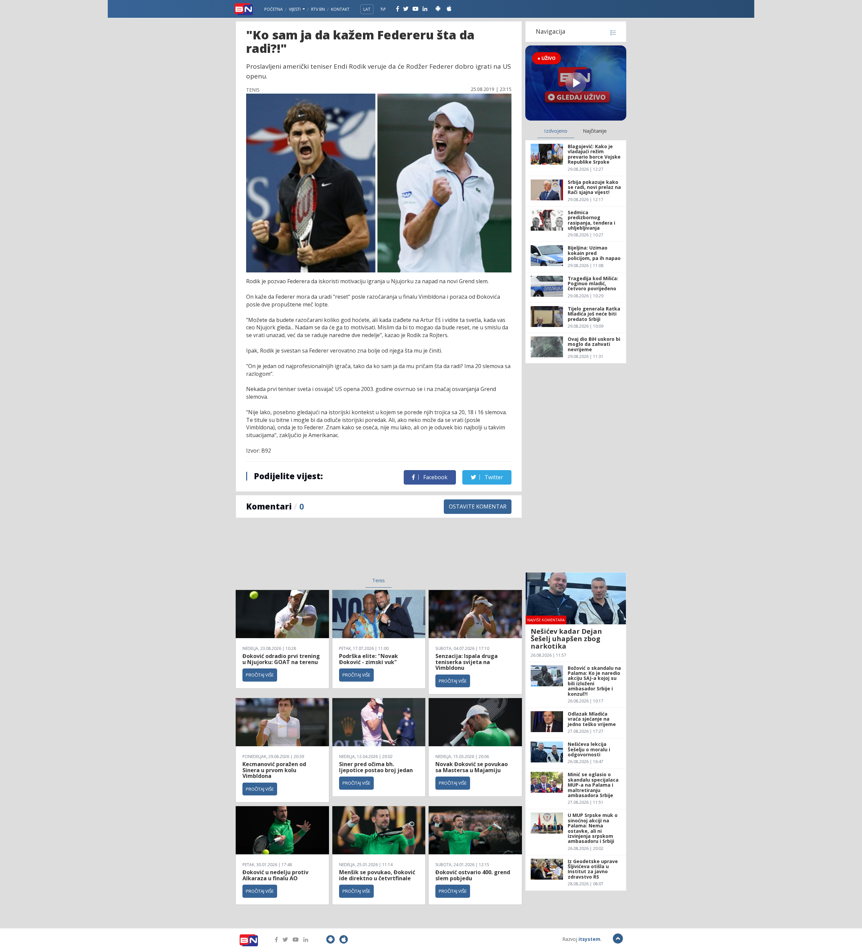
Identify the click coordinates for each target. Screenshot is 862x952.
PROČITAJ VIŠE (260, 675)
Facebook (434, 477)
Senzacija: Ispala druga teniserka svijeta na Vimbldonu (466, 661)
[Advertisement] (323, 551)
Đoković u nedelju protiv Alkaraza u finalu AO (275, 875)
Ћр (383, 9)
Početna (273, 9)
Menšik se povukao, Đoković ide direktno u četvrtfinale (377, 875)
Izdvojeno (555, 130)
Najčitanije (595, 130)
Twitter (493, 477)
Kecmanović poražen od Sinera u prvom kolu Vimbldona (274, 770)
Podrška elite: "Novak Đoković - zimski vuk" (368, 659)
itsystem (589, 939)
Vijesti (295, 9)
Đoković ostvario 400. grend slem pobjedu (472, 875)
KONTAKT (340, 9)
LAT (366, 9)
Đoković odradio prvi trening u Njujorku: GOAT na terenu (281, 659)
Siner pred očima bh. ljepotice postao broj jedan (376, 767)
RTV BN (318, 9)
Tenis (378, 580)
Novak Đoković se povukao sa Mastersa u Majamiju (471, 767)
